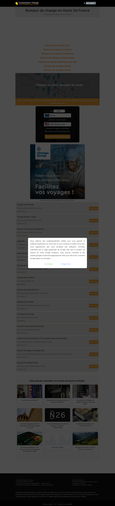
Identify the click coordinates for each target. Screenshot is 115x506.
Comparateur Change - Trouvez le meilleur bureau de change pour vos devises (26, 3)
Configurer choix (66, 264)
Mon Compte (90, 3)
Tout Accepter (48, 264)
